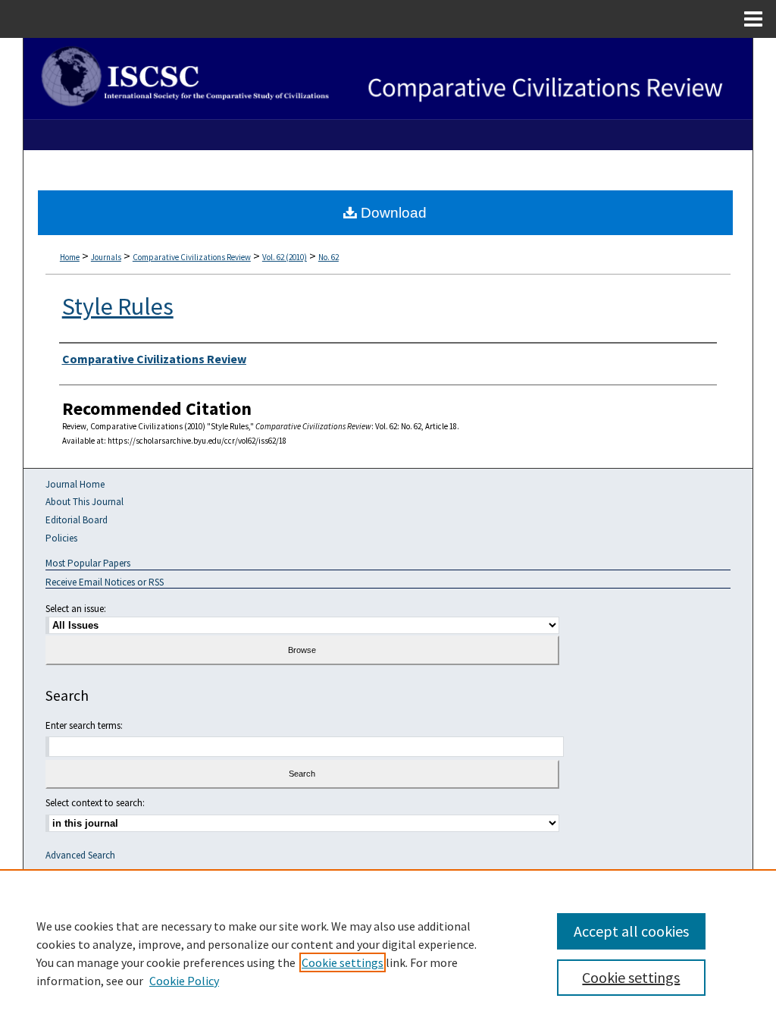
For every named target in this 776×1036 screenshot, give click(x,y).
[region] (388, 952)
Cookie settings (342, 962)
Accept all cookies (631, 930)
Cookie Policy (184, 980)
